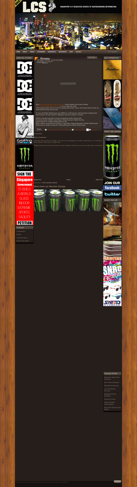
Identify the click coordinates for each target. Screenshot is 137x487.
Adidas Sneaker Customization (109, 403)
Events (18, 234)
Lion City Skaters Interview (110, 390)
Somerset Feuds (109, 399)
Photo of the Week (22, 241)
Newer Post (37, 180)
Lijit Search (112, 52)
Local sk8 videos (22, 238)
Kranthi (56, 482)
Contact (78, 51)
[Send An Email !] (87, 129)
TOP (117, 481)
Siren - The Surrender (50, 60)
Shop (71, 51)
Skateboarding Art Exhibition (110, 395)
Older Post (99, 180)
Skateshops (63, 51)
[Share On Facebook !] (79, 129)
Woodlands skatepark (111, 385)
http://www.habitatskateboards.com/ (48, 106)
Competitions (20, 231)
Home (18, 51)
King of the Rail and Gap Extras (112, 408)
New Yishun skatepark (111, 382)
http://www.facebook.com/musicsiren (52, 104)
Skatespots (52, 51)
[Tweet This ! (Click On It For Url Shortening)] (58, 129)
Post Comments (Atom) (49, 183)
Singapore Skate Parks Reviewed (112, 378)
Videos (32, 51)
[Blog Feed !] (93, 129)
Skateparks (41, 51)
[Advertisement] (111, 338)
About (25, 51)
